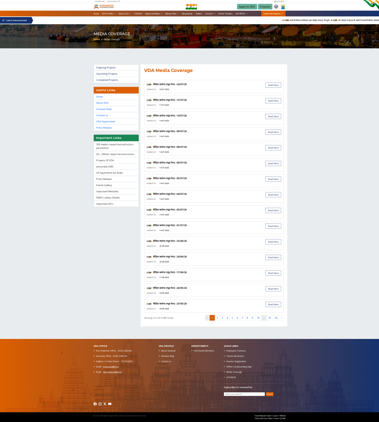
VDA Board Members (204, 350)
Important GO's (104, 203)
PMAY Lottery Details (108, 197)
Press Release (104, 127)
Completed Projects (107, 80)
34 (276, 317)
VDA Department (105, 121)
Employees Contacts (236, 350)
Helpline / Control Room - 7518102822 (114, 361)
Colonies (138, 13)
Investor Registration (236, 361)
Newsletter (187, 13)
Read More (273, 85)
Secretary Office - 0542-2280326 (111, 356)
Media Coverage (234, 372)
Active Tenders (225, 13)
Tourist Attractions (235, 356)
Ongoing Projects (106, 67)
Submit (270, 394)
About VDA (102, 103)
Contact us (102, 115)
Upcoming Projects (106, 73)
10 (258, 317)
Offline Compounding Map (239, 366)
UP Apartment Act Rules (109, 172)
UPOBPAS (231, 377)
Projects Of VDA (105, 160)
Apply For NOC (247, 6)
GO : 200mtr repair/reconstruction (115, 154)
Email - (107, 366)
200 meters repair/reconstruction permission (114, 146)
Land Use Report (272, 13)
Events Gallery (104, 185)
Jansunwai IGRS (104, 166)
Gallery (199, 13)
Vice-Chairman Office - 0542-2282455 (114, 350)
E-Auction (265, 6)
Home (96, 13)
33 (269, 317)
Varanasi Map (104, 109)
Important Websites (107, 191)
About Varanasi (168, 350)
